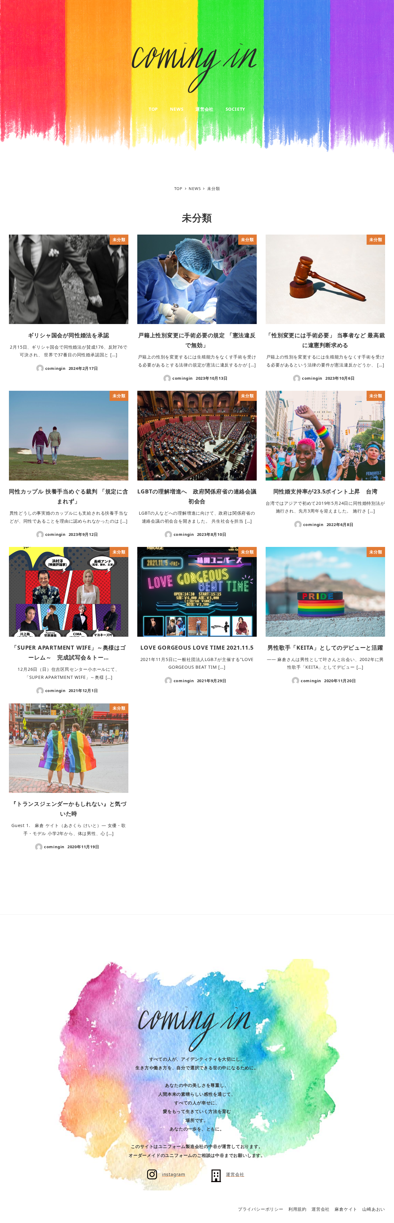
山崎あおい (373, 1209)
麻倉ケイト (346, 1209)
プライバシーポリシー (260, 1209)
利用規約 (297, 1209)
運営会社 (321, 1209)
